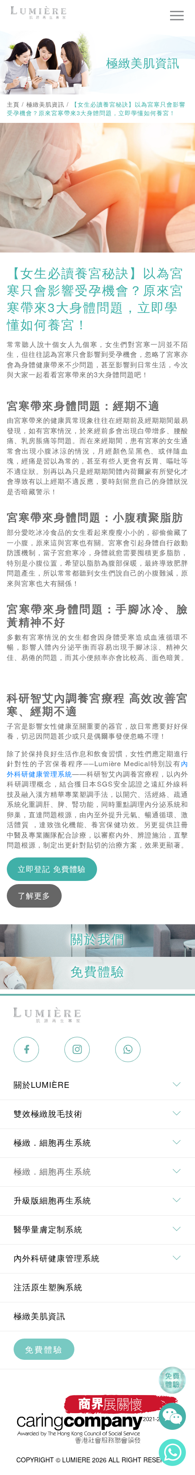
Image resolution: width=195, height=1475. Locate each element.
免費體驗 (44, 1349)
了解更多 (34, 895)
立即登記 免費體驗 (52, 868)
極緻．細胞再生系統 (52, 1171)
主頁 (13, 104)
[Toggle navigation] (177, 15)
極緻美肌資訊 (45, 104)
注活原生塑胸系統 (48, 1286)
